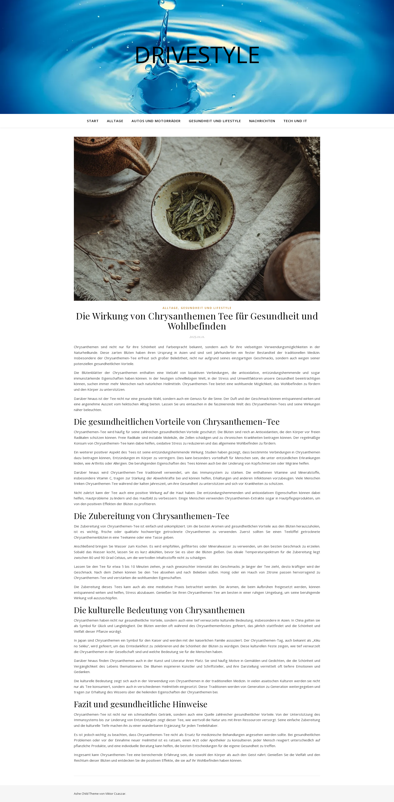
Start (93, 120)
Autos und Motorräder (156, 120)
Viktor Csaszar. (115, 794)
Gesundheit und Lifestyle (215, 120)
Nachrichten (262, 120)
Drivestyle (197, 54)
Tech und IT (295, 120)
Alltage (115, 120)
